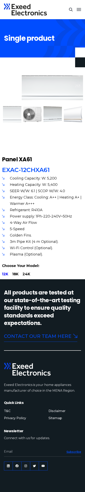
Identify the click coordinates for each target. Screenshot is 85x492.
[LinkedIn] (8, 466)
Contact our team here (37, 336)
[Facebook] (17, 466)
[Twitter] (34, 466)
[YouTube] (43, 466)
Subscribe (73, 452)
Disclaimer (56, 411)
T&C (7, 411)
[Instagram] (26, 466)
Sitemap (55, 418)
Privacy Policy (15, 418)
